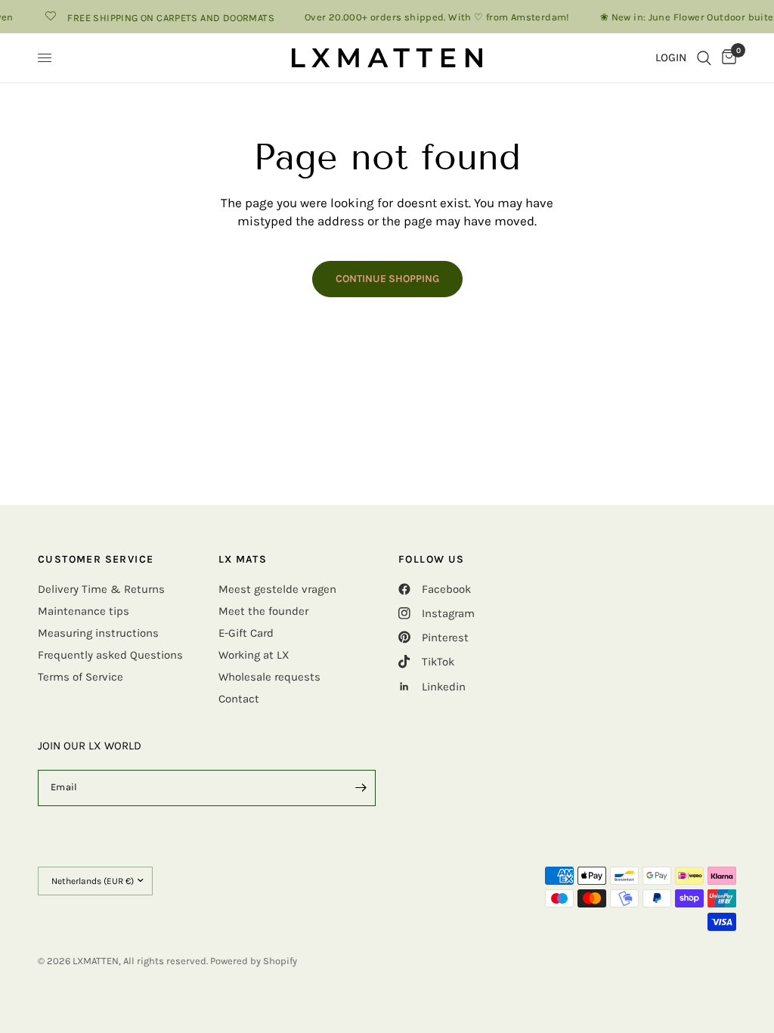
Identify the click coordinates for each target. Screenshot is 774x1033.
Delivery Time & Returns (101, 589)
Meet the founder (263, 611)
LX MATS (243, 559)
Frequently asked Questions (110, 655)
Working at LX (253, 655)
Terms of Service (80, 677)
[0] (726, 57)
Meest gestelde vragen (277, 589)
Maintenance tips (83, 611)
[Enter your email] (360, 788)
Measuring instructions (98, 633)
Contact (238, 699)
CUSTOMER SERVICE (95, 559)
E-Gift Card (246, 633)
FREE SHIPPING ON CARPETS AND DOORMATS (164, 17)
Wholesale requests (269, 677)
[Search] (704, 57)
